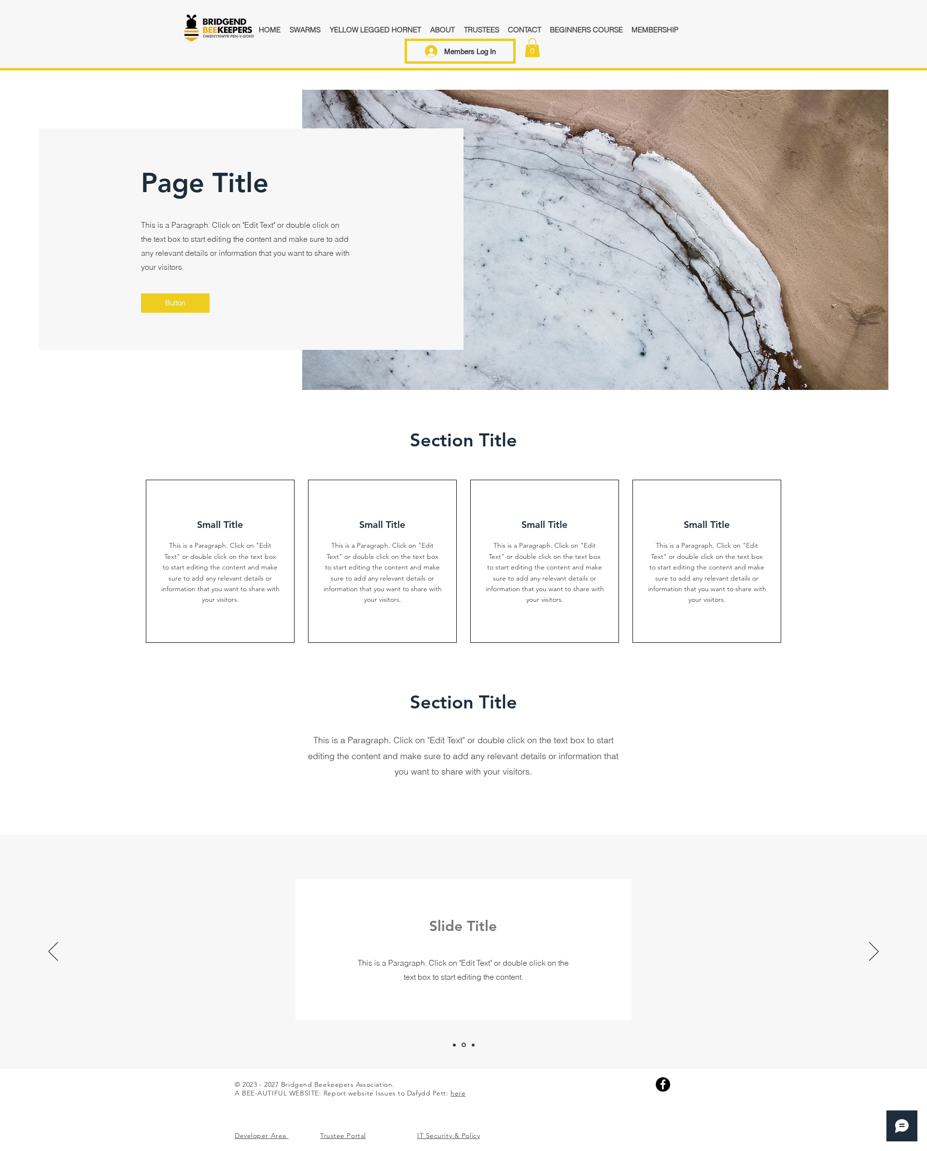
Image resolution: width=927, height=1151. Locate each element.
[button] (532, 47)
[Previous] (53, 952)
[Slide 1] (454, 1044)
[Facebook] (663, 1084)
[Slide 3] (473, 1044)
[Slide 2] (464, 1045)
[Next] (874, 952)
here (457, 1093)
